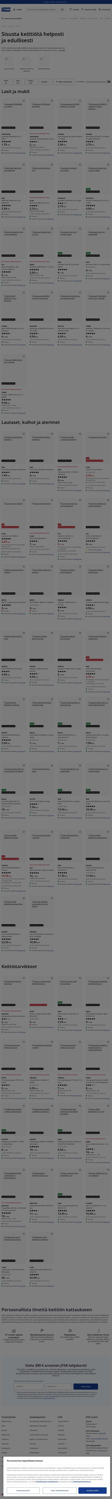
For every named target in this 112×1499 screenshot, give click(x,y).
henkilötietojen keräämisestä (47, 1482)
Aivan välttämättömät (60, 1491)
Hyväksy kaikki (93, 1491)
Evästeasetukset (23, 1491)
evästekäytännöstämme (81, 1482)
